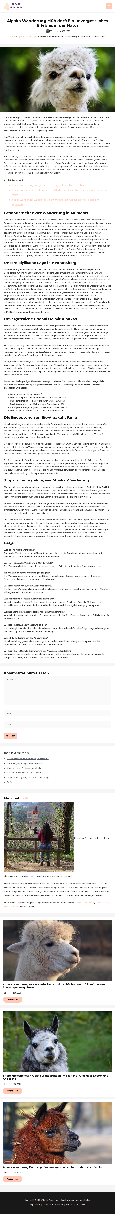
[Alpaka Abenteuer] (13, 6)
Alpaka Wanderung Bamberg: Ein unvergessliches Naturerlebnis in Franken (53, 1167)
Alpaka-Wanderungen (84, 902)
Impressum (35, 1204)
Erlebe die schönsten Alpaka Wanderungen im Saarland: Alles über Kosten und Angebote (55, 1077)
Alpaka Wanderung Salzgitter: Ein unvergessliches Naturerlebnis (48, 185)
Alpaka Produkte (11, 906)
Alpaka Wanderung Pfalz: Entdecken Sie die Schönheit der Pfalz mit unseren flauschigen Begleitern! (54, 986)
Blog (18, 902)
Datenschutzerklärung (53, 1204)
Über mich (80, 1204)
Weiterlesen (12, 999)
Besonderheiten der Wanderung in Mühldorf (28, 758)
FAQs (9, 782)
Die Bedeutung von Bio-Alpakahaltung (25, 772)
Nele (25, 798)
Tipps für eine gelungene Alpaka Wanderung (28, 777)
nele (5, 992)
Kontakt (69, 1204)
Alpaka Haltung (102, 902)
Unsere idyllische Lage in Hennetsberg (25, 763)
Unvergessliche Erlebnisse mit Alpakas (24, 768)
